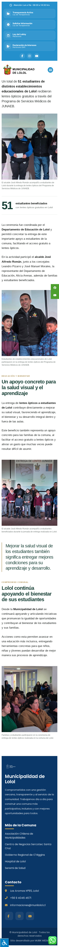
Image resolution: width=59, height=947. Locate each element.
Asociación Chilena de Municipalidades (19, 836)
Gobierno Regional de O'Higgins (25, 855)
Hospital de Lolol (15, 861)
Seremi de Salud (15, 868)
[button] (50, 70)
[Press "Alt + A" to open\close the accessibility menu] (4, 942)
